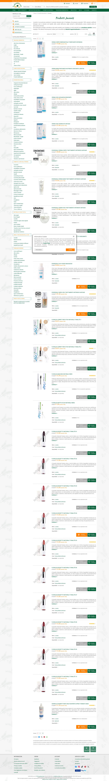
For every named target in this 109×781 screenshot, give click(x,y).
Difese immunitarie (18, 118)
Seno (15, 145)
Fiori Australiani (17, 50)
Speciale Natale (17, 230)
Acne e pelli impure (18, 86)
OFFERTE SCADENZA (19, 26)
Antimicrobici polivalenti (19, 260)
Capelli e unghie (17, 110)
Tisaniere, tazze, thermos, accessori (22, 228)
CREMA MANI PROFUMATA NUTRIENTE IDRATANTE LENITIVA (68, 68)
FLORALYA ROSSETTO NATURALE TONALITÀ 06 (64, 567)
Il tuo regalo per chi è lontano (20, 770)
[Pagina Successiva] (43, 39)
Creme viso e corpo (18, 181)
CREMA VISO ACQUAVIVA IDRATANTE (61, 97)
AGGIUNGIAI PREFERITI (93, 63)
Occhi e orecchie (17, 138)
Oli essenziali (17, 56)
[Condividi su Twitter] (41, 737)
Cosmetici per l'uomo (18, 175)
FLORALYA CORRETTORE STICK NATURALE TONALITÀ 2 (66, 347)
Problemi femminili (18, 282)
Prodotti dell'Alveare (18, 77)
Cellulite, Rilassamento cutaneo (21, 266)
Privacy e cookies (18, 765)
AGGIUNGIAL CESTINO (83, 63)
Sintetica (90, 34)
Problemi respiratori (18, 286)
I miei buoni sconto (59, 765)
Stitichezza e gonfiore (19, 151)
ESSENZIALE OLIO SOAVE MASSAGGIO (62, 263)
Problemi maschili (18, 284)
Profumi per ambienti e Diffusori (21, 243)
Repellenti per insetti (18, 196)
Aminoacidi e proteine (19, 95)
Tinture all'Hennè (17, 207)
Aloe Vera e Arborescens (19, 43)
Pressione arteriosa (18, 142)
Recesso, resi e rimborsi (39, 770)
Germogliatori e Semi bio (19, 73)
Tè (14, 63)
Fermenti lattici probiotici (19, 125)
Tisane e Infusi (17, 65)
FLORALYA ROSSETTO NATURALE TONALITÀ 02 (64, 458)
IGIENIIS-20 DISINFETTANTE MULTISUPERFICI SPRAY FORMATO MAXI (70, 703)
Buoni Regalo (17, 217)
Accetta (70, 249)
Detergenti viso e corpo (19, 183)
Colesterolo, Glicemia (18, 114)
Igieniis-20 (57, 721)
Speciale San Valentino (19, 231)
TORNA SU (93, 750)
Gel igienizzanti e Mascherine (20, 185)
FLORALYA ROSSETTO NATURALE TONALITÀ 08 (64, 622)
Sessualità (16, 147)
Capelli (15, 174)
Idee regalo (16, 215)
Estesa (93, 34)
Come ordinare (37, 765)
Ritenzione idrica (17, 144)
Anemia (15, 256)
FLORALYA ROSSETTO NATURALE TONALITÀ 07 (64, 595)
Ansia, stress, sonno (18, 97)
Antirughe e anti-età (18, 103)
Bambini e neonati (18, 108)
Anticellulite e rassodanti (19, 99)
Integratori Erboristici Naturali (20, 83)
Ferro (15, 127)
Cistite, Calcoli (17, 267)
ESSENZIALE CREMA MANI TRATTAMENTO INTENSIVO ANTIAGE (69, 179)
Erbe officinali (17, 48)
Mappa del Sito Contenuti (62, 779)
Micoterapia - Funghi (18, 54)
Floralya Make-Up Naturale (60, 335)
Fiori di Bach (16, 52)
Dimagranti (16, 121)
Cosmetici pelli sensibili (19, 177)
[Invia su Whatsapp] (47, 737)
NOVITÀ (16, 21)
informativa (27, 18)
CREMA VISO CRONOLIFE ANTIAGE (61, 124)
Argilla (15, 45)
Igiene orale (16, 187)
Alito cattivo (16, 92)
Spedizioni (36, 759)
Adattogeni (16, 88)
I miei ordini (57, 763)
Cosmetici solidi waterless (20, 179)
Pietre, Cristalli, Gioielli (19, 226)
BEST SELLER (17, 29)
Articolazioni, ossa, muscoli (20, 105)
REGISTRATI (86, 3)
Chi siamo (16, 759)
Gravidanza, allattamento (19, 129)
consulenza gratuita (86, 27)
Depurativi (16, 116)
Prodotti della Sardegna (19, 59)
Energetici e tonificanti (19, 123)
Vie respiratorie (17, 155)
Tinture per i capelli (18, 205)
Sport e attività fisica (18, 149)
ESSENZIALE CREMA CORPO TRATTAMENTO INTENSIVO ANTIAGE (69, 150)
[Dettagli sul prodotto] (41, 57)
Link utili (16, 772)
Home (35, 13)
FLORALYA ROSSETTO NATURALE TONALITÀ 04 (64, 513)
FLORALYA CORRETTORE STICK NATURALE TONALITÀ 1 (66, 319)
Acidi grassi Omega (18, 84)
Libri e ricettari (17, 75)
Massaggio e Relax (18, 190)
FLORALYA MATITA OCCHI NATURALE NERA (63, 402)
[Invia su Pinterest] (44, 737)
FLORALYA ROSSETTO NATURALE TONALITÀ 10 (64, 676)
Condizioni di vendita (39, 763)
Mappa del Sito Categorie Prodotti (49, 779)
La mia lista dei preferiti (60, 768)
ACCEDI (76, 3)
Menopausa (16, 132)
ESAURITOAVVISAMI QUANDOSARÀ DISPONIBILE (83, 91)
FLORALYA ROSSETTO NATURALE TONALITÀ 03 (64, 486)
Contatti (77, 761)
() (94, 3)
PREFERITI (68, 3)
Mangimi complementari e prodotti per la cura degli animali (22, 302)
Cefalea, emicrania (18, 262)
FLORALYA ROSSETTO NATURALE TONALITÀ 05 (64, 540)
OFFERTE (16, 24)
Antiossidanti (17, 101)
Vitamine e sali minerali (19, 158)
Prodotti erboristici (42, 13)
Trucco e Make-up (18, 209)
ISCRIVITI (29, 16)
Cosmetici (16, 164)
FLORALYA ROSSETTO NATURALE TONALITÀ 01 (64, 431)
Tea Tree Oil (16, 61)
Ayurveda (16, 47)
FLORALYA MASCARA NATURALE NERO (62, 374)
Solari (15, 201)
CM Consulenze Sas (40, 776)
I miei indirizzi (58, 761)
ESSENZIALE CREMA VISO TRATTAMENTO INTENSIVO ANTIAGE (69, 207)
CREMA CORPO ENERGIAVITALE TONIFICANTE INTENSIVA (67, 42)
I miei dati (57, 759)
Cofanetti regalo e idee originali (21, 220)
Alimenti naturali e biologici (20, 71)
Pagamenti (36, 761)
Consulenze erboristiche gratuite (82, 759)
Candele (15, 218)
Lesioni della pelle (18, 273)
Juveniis (56, 57)
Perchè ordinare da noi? (19, 761)
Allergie (15, 94)
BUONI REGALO (18, 32)
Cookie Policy (46, 243)
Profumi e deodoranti (18, 194)
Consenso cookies (18, 768)
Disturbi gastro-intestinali (19, 271)
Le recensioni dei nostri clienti (20, 763)
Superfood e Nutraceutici (19, 153)
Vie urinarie (16, 157)
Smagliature (16, 200)
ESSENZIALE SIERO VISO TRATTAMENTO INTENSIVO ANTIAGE (68, 292)
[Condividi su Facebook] (39, 737)
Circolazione (16, 112)
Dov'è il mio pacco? (38, 768)
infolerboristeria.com (58, 776)
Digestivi (16, 120)
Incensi (15, 222)
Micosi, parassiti (17, 134)
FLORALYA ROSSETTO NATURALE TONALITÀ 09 (64, 649)
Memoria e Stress (18, 131)
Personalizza (39, 249)
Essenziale (57, 85)
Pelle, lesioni (16, 140)
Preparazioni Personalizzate (20, 58)
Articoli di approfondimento (72, 29)
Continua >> (54, 52)
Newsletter (77, 763)
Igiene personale (17, 188)
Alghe (15, 90)
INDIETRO (86, 750)
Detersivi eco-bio (17, 239)
